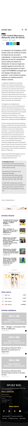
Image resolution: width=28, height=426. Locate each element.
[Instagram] (9, 411)
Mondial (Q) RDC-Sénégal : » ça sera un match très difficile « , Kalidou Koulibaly (11, 222)
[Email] (18, 43)
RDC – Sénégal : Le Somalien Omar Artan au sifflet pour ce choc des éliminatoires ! (10, 230)
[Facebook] (7, 43)
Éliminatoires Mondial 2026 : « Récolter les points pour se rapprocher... (12, 350)
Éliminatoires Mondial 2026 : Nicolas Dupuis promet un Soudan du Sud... (13, 373)
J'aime (24, 295)
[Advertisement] (14, 14)
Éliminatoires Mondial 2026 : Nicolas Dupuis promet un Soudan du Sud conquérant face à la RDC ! (11, 251)
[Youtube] (20, 411)
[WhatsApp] (14, 43)
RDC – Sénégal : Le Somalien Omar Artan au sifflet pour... (13, 328)
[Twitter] (11, 43)
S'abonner (23, 304)
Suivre (24, 298)
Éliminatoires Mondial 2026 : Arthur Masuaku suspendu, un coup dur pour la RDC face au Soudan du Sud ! (10, 260)
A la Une (3, 33)
